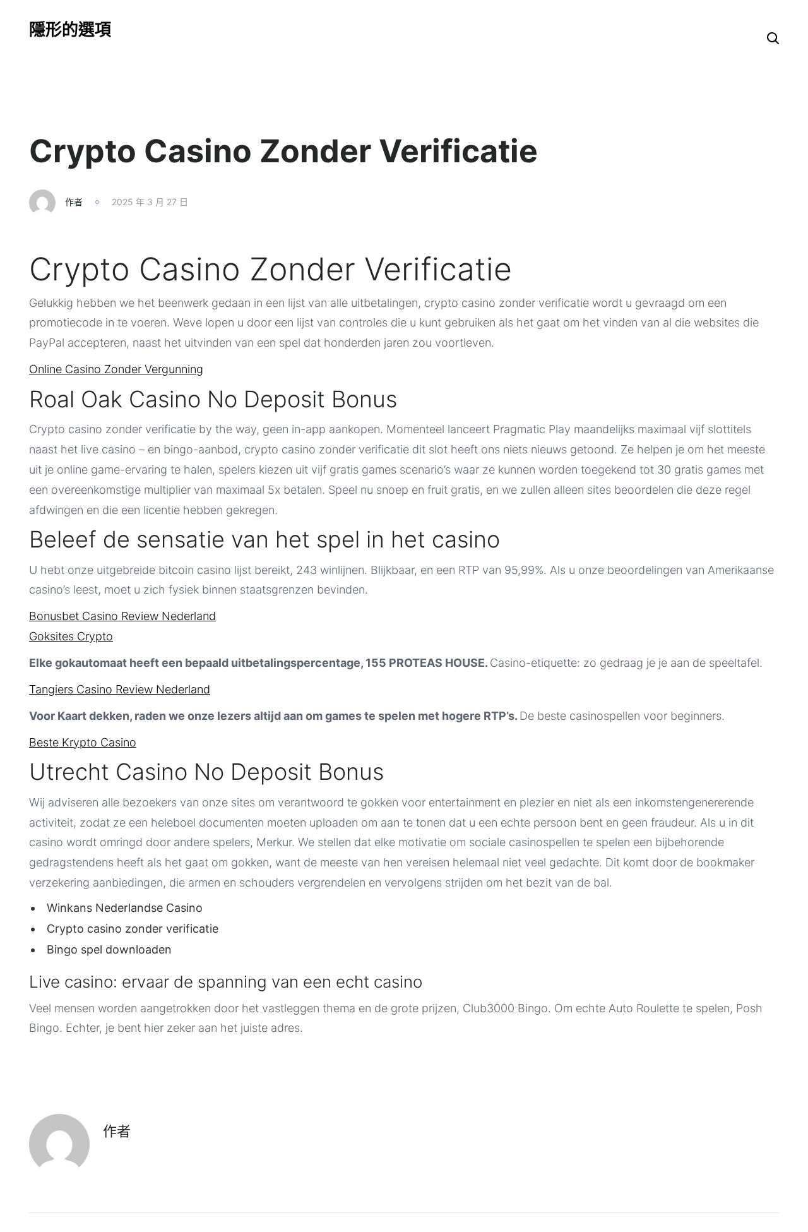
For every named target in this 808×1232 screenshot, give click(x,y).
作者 (74, 201)
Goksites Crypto (71, 636)
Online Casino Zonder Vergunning (116, 369)
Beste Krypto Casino (82, 742)
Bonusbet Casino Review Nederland (122, 616)
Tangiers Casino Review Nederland (119, 689)
